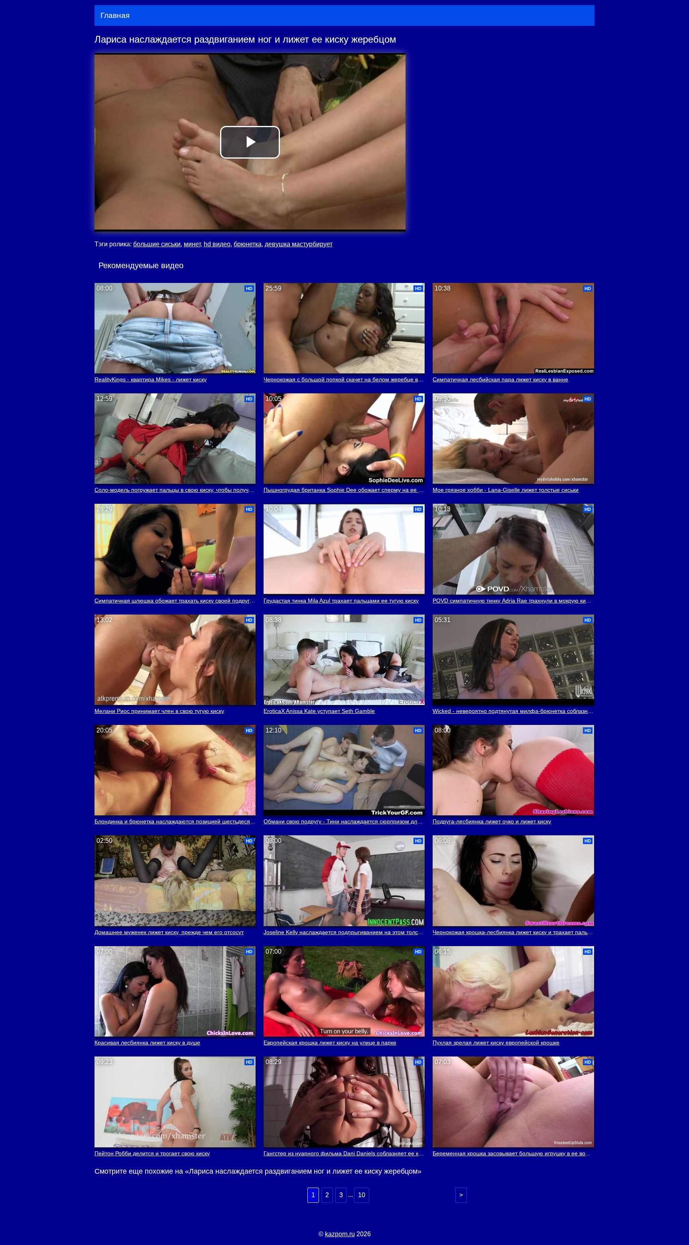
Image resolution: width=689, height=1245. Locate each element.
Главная (115, 15)
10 (361, 1195)
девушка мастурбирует (299, 244)
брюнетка (248, 244)
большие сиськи (157, 244)
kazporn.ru (340, 1234)
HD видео (217, 244)
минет (192, 244)
